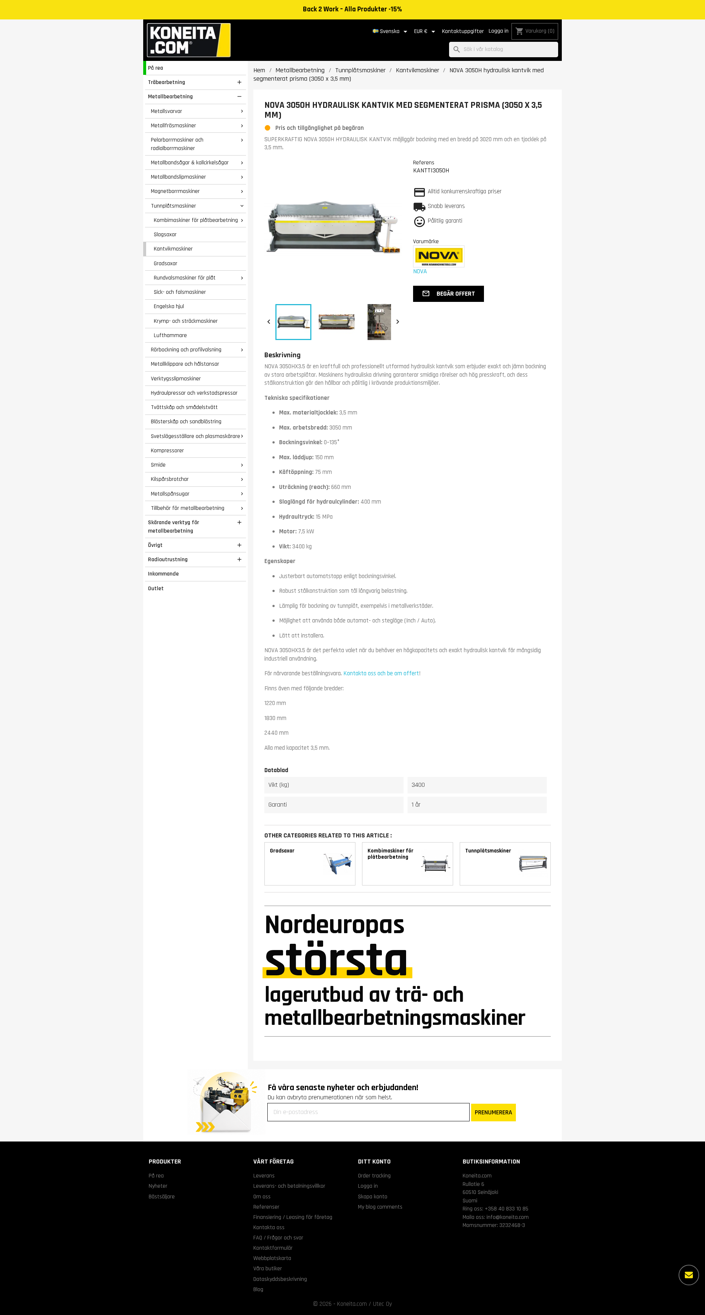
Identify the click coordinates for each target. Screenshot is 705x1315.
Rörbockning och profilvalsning (186, 349)
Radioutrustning (168, 559)
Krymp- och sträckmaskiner (186, 321)
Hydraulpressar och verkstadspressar (194, 393)
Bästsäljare (162, 1196)
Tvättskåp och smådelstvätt (184, 407)
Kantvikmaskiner (173, 248)
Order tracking (374, 1175)
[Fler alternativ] (689, 1275)
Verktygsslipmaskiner (176, 378)
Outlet (156, 588)
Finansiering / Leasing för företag (292, 1217)
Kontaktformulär (273, 1248)
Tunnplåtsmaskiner (173, 205)
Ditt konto (374, 1161)
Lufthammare (170, 335)
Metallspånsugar (170, 493)
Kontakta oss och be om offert (381, 673)
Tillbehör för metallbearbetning (187, 508)
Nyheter (158, 1186)
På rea (155, 68)
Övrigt (155, 545)
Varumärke (426, 241)
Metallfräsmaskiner (173, 125)
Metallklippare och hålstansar (185, 364)
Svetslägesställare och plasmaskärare (195, 436)
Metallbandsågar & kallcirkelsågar (190, 162)
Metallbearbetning (170, 96)
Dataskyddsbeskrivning (280, 1279)
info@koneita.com (508, 1217)
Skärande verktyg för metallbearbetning (173, 526)
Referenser (266, 1206)
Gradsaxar (165, 263)
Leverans (264, 1175)
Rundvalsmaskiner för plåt (185, 277)
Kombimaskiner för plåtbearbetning (196, 220)
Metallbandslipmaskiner (178, 176)
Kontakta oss (269, 1227)
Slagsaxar (165, 234)
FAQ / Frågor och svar (278, 1237)
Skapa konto (372, 1196)
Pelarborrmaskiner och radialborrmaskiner (177, 144)
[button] (448, 294)
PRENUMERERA (493, 1112)
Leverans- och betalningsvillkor (289, 1186)
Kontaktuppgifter (463, 31)
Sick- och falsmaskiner (180, 292)
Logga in (499, 31)
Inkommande (163, 573)
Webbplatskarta (272, 1258)
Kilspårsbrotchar (170, 479)
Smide (158, 464)
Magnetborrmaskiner (175, 191)
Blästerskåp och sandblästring (186, 421)
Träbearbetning (166, 82)
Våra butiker (267, 1268)
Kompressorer (167, 450)
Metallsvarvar (166, 111)
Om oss (262, 1196)
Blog (258, 1289)
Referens (423, 162)
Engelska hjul (169, 306)
